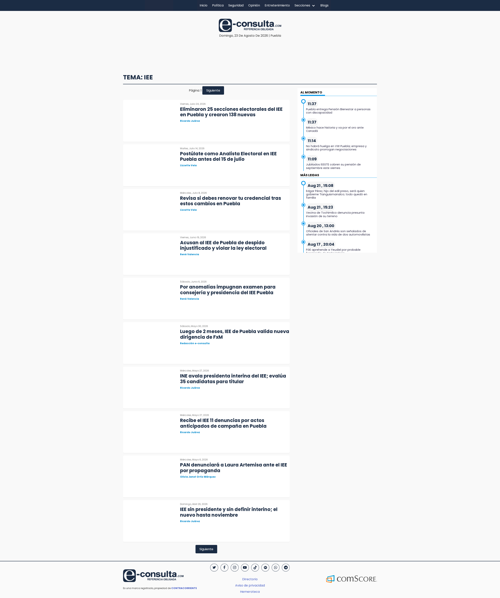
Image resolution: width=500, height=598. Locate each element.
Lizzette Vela (188, 165)
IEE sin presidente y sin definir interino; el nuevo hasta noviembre (229, 512)
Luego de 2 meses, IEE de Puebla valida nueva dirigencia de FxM (234, 334)
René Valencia (189, 254)
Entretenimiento (277, 5)
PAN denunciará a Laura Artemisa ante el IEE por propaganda (233, 468)
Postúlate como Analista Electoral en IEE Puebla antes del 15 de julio (228, 156)
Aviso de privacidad (250, 585)
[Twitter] (214, 567)
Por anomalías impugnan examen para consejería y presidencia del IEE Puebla (228, 290)
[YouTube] (245, 567)
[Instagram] (234, 567)
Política (218, 5)
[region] (250, 50)
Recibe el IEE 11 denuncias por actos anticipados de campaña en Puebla (223, 423)
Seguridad (236, 5)
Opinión (254, 5)
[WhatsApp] (275, 567)
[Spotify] (265, 567)
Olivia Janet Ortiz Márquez (198, 476)
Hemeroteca (250, 591)
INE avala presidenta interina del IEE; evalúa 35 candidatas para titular (233, 379)
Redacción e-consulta (195, 343)
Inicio (203, 5)
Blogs (324, 5)
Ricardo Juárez (190, 121)
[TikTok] (255, 567)
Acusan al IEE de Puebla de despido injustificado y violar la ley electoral (223, 245)
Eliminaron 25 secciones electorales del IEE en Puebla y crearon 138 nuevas (231, 112)
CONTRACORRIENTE (184, 588)
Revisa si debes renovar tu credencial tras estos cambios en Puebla (230, 201)
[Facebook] (224, 567)
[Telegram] (286, 567)
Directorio (250, 579)
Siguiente (213, 90)
